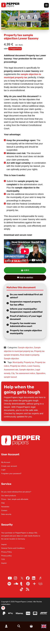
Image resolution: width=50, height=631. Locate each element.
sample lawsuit (10, 377)
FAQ (3, 503)
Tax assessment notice (25, 373)
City (12, 373)
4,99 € (26, 270)
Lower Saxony (33, 366)
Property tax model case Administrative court (23, 325)
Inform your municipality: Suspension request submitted (26, 310)
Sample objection (25, 348)
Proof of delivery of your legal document (26, 317)
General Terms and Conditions (13, 548)
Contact (4, 510)
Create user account (9, 466)
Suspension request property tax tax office (25, 303)
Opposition (40, 373)
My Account (5, 462)
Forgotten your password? (11, 473)
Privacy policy (6, 556)
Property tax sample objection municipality (26, 332)
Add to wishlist (26, 278)
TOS (3, 559)
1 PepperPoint (15, 49)
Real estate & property (29, 355)
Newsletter (5, 507)
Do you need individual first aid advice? (26, 296)
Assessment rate (11, 370)
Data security (6, 514)
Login (3, 470)
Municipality (18, 362)
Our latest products (8, 496)
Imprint (4, 544)
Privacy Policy (6, 552)
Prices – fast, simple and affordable (14, 499)
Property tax (29, 362)
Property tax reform (18, 366)
